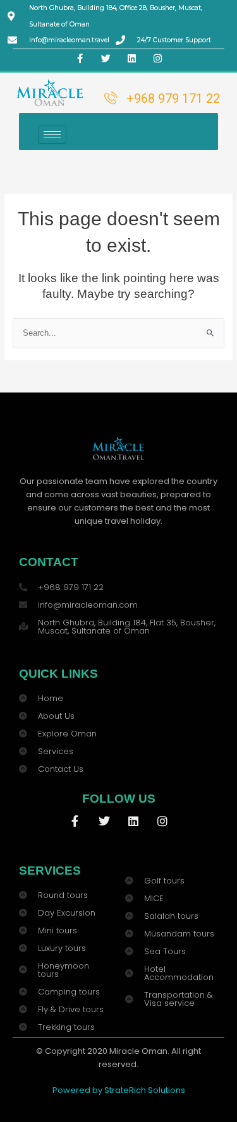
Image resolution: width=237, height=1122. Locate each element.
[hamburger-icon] (52, 135)
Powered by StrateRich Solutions (118, 1090)
